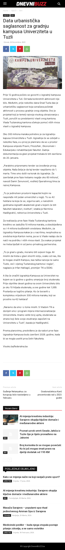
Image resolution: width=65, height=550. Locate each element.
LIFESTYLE (7, 481)
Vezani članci (11, 408)
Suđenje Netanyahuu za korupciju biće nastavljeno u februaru (16, 394)
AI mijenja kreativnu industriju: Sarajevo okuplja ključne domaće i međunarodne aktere (39, 420)
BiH (20, 10)
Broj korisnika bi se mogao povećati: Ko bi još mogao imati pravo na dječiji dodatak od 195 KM (41, 449)
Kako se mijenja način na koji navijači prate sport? (31, 476)
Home (5, 10)
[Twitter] (13, 49)
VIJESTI (13, 10)
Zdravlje (7, 515)
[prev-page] (5, 460)
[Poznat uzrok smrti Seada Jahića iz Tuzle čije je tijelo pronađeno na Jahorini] (10, 434)
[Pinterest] (20, 49)
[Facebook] (6, 49)
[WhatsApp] (27, 49)
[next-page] (10, 460)
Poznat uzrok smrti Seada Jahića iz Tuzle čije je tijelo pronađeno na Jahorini (40, 434)
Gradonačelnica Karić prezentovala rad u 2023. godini (50, 394)
